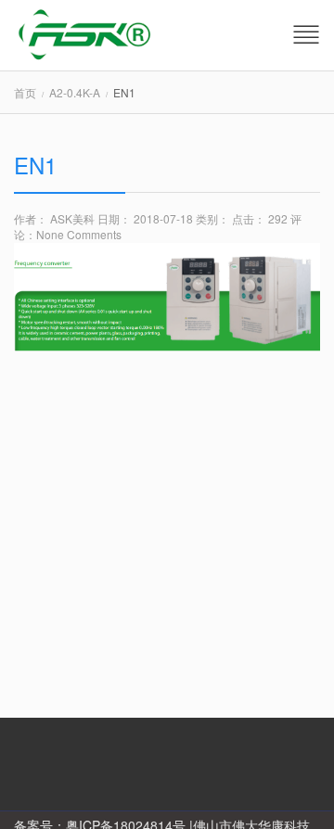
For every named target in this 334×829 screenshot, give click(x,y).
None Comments (79, 234)
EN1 (35, 164)
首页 (25, 92)
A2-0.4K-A (74, 92)
